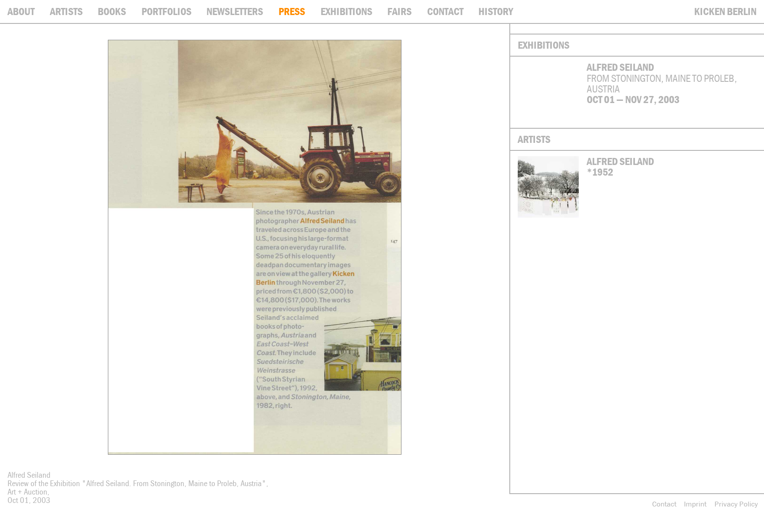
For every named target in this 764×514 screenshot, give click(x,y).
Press (292, 11)
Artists (66, 11)
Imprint (695, 504)
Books (112, 11)
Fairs (399, 11)
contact (445, 11)
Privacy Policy (736, 504)
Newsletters (234, 11)
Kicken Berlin (725, 11)
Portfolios (166, 11)
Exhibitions (346, 11)
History (495, 11)
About (21, 11)
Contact (664, 504)
